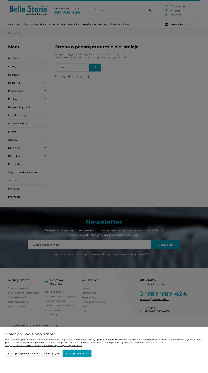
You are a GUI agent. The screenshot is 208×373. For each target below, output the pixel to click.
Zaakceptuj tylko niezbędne (23, 353)
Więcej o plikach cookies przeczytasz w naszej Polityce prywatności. (43, 345)
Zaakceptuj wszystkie (77, 353)
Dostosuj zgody (52, 353)
